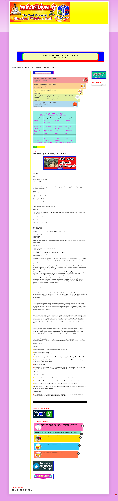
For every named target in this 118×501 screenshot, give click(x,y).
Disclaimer (38, 67)
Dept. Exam (46, 136)
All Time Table (69, 130)
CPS (35, 138)
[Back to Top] (116, 497)
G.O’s (35, 136)
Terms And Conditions (17, 67)
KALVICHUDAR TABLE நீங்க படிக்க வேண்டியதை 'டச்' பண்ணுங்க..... (54, 114)
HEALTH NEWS (69, 140)
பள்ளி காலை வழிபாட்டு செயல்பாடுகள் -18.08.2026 (45, 103)
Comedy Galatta (69, 142)
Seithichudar (57, 140)
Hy (59, 128)
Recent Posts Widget (36, 108)
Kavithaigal (46, 140)
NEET (56, 133)
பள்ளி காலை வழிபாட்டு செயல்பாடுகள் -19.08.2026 (45, 90)
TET (66, 133)
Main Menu (36, 120)
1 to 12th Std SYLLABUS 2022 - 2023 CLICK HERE (60, 56)
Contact (53, 67)
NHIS (56, 136)
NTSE (45, 133)
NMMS (35, 133)
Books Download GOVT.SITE (48, 131)
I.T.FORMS (57, 138)
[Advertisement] (59, 35)
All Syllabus (68, 126)
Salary (67, 138)
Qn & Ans (36, 128)
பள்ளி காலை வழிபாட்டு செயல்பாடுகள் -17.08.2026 (52, 436)
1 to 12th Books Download (37, 131)
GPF (45, 138)
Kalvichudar (36, 140)
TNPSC (56, 130)
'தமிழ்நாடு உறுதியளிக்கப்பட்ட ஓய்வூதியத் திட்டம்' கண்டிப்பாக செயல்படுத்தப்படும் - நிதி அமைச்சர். (56, 432)
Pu (62, 128)
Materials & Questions (36, 123)
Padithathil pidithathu (59, 142)
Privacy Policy (29, 67)
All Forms (68, 136)
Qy (55, 128)
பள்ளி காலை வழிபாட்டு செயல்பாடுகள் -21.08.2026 (45, 78)
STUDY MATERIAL (48, 142)
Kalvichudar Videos (38, 142)
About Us (46, 67)
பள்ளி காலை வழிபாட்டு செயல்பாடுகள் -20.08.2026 (45, 84)
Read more (40, 81)
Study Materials (47, 122)
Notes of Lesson (37, 126)
